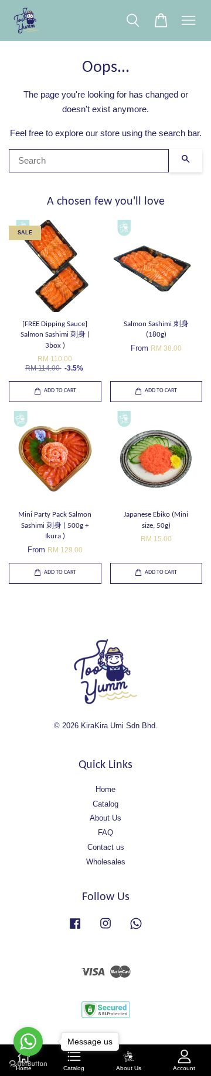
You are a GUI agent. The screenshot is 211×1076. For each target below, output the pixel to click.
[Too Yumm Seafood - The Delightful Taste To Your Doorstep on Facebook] (75, 929)
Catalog (105, 804)
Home (105, 789)
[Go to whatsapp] (28, 1041)
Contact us (105, 847)
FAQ (105, 832)
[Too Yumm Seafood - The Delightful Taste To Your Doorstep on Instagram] (105, 929)
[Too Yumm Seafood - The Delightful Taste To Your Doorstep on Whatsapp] (136, 929)
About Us (105, 818)
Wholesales (105, 861)
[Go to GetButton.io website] (28, 1064)
